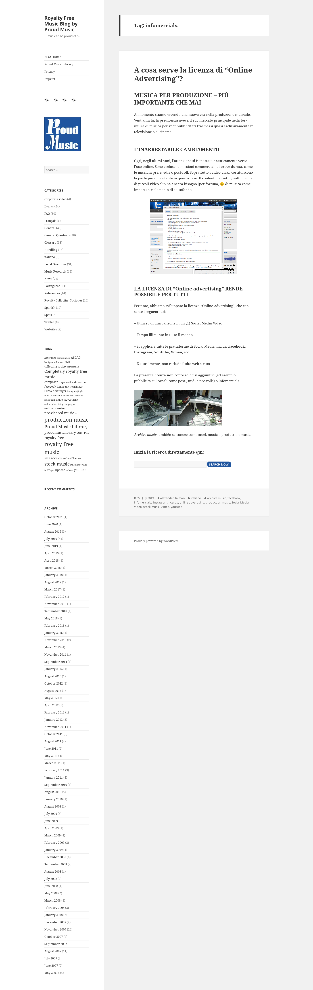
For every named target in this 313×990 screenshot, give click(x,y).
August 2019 (52, 532)
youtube (80, 470)
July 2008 (50, 879)
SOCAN (55, 458)
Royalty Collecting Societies (63, 300)
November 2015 (55, 640)
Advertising (50, 357)
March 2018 (52, 568)
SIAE (47, 458)
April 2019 (51, 553)
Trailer (49, 322)
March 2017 (52, 589)
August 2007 (52, 951)
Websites (50, 329)
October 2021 (53, 517)
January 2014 (53, 669)
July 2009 (50, 814)
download (80, 382)
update (60, 470)
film (59, 386)
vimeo (165, 507)
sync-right (75, 465)
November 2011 (55, 727)
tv (45, 470)
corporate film (66, 382)
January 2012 (53, 720)
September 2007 (55, 944)
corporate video (55, 199)
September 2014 (55, 662)
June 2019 (51, 546)
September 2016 (55, 611)
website (69, 470)
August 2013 (52, 676)
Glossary (50, 243)
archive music (63, 358)
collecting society (55, 366)
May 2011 (51, 756)
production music (66, 419)
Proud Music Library (58, 64)
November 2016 (55, 604)
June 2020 (51, 524)
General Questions (57, 235)
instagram (72, 391)
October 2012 (53, 683)
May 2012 (51, 698)
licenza (173, 502)
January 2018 (53, 575)
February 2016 (54, 626)
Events (49, 206)
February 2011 (54, 770)
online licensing (54, 408)
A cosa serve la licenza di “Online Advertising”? (193, 74)
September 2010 (55, 785)
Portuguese (52, 286)
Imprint (49, 79)
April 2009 (51, 828)
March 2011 (52, 763)
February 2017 (54, 597)
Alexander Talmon (172, 498)
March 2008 (52, 900)
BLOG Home (52, 57)
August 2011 (52, 741)
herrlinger (59, 391)
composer (51, 382)
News (48, 279)
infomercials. (143, 502)
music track (49, 400)
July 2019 (50, 539)
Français (50, 221)
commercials (73, 367)
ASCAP (75, 357)
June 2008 (51, 886)
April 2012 (51, 705)
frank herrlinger (72, 386)
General (49, 228)
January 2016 (53, 633)
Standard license (70, 458)
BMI (67, 362)
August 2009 (52, 806)
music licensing (75, 395)
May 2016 (51, 618)
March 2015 (52, 647)
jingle (80, 391)
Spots (48, 315)
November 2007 (55, 929)
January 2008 (53, 915)
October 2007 (53, 937)
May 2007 (51, 973)
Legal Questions (55, 264)
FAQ (47, 214)
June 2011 (51, 749)
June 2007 (51, 966)
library (48, 395)
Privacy (49, 72)
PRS (86, 432)
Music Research (55, 271)
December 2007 (55, 922)
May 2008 (51, 893)
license (64, 395)
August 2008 (52, 872)
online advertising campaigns (59, 404)
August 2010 (52, 792)
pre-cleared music (59, 412)
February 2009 (54, 843)
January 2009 (53, 850)
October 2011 (53, 734)
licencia (56, 395)
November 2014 (55, 655)
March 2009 (52, 835)
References (52, 293)
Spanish (49, 308)
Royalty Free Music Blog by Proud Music (61, 23)
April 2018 (51, 560)
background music (54, 362)
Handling (50, 250)
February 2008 (54, 908)
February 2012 (54, 712)
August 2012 (52, 691)
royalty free (54, 437)
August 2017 (52, 582)
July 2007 (50, 958)
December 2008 (55, 857)
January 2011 (53, 777)
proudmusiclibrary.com (63, 432)
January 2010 (53, 799)
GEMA (48, 391)
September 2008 (55, 864)
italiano (49, 257)
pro (76, 413)
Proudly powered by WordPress (156, 541)
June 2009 (51, 821)
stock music (57, 464)
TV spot (50, 470)
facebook (50, 386)
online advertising (67, 399)
